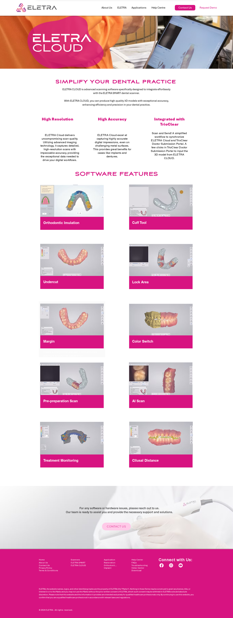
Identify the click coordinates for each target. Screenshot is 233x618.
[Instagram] (171, 565)
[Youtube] (181, 565)
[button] (122, 7)
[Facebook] (161, 565)
